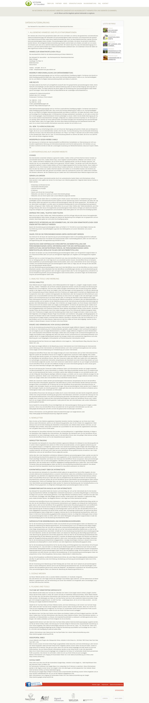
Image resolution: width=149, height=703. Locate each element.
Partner (59, 3)
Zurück (105, 698)
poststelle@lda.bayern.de (41, 104)
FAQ (99, 3)
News (65, 3)
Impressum (105, 684)
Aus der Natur (111, 42)
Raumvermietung (90, 3)
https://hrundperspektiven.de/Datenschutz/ (85, 557)
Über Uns (50, 3)
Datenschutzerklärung (116, 684)
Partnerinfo (111, 48)
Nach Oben (118, 698)
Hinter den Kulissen (112, 55)
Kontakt (105, 3)
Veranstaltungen (75, 3)
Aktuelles (110, 28)
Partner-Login (96, 684)
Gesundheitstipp (112, 35)
